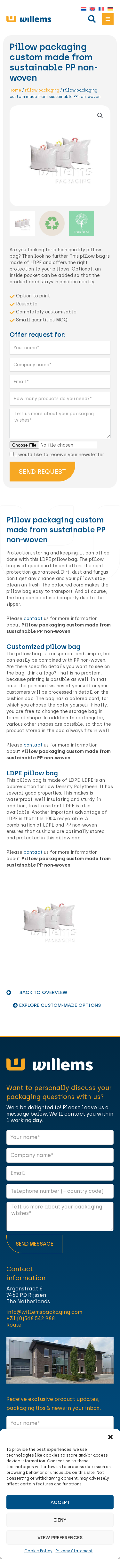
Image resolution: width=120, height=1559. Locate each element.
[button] (110, 1437)
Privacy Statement (74, 1551)
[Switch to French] (99, 9)
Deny (60, 1520)
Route (13, 1325)
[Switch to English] (90, 9)
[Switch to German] (108, 9)
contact (33, 618)
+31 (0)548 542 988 (30, 1318)
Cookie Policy (38, 1551)
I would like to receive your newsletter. (60, 454)
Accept (60, 1502)
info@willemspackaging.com (44, 1312)
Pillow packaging (42, 90)
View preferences (60, 1537)
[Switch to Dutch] (81, 9)
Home (15, 90)
